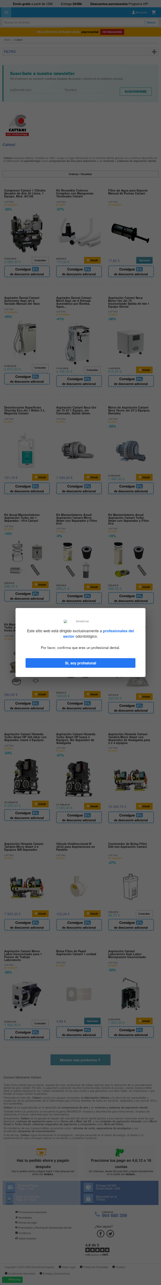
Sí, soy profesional (80, 662)
